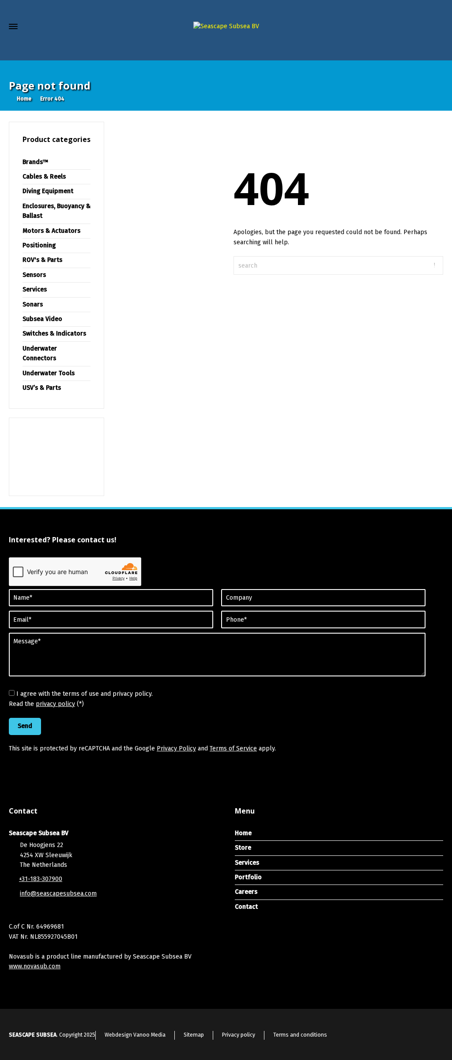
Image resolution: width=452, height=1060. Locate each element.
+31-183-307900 (40, 879)
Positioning (39, 245)
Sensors (34, 275)
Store (243, 847)
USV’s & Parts (42, 388)
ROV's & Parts (42, 260)
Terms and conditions (300, 1035)
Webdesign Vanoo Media (135, 1035)
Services (35, 289)
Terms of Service (233, 748)
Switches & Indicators (54, 333)
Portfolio (248, 877)
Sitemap (194, 1035)
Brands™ (36, 162)
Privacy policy (238, 1035)
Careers (246, 892)
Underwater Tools (49, 373)
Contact (246, 907)
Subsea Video (42, 319)
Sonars (33, 304)
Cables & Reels (44, 176)
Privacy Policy (176, 748)
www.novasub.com (34, 966)
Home (243, 833)
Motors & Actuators (51, 231)
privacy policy (55, 704)
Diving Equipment (48, 191)
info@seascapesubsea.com (58, 893)
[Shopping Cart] (420, 48)
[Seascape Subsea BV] (226, 27)
